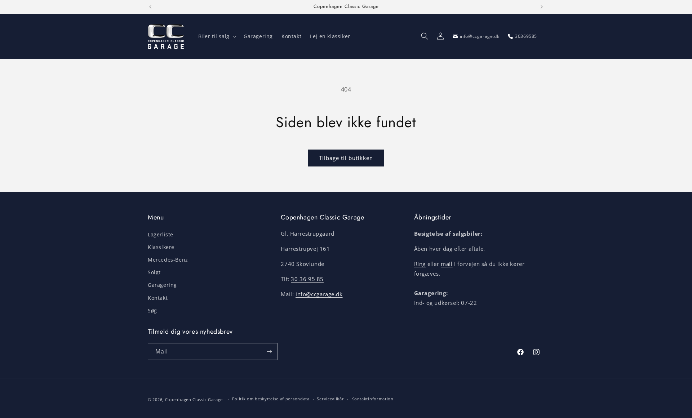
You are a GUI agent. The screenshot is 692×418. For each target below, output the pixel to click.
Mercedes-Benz (168, 259)
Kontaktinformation (372, 398)
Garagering (162, 284)
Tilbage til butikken (346, 157)
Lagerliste (160, 234)
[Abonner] (269, 351)
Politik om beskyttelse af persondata (271, 398)
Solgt (154, 272)
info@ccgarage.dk (319, 294)
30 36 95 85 (307, 279)
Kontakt (158, 297)
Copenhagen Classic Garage (194, 399)
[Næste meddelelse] (542, 7)
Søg (152, 310)
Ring (420, 263)
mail (446, 263)
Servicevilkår (330, 398)
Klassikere (161, 246)
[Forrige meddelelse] (150, 7)
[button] (216, 36)
